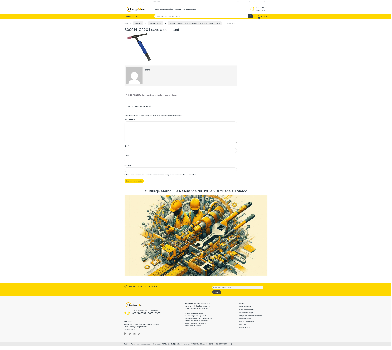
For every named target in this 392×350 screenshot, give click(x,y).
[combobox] (201, 16)
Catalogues (138, 23)
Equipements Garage (246, 312)
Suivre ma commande (243, 2)
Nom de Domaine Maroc (247, 322)
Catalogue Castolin (156, 23)
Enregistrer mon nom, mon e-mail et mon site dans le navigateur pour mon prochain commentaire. (161, 175)
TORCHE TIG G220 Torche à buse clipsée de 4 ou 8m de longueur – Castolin (194, 23)
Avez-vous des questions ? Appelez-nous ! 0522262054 (142, 2)
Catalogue (242, 325)
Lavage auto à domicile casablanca (250, 316)
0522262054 (260, 10)
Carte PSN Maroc (245, 318)
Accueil (241, 303)
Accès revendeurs (261, 2)
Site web (128, 165)
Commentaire (130, 119)
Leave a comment (164, 29)
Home (126, 23)
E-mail (127, 155)
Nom (127, 146)
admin (147, 70)
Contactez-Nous (244, 328)
